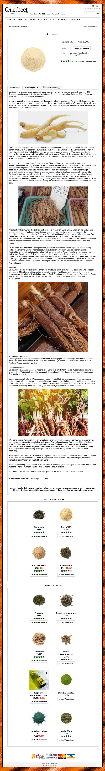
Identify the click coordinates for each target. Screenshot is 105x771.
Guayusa (39, 613)
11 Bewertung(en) (78, 61)
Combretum (66, 565)
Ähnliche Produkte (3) (51, 87)
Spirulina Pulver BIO (39, 732)
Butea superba (39, 565)
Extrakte (22, 20)
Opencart (54, 763)
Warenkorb (55, 14)
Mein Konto (46, 14)
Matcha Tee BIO (66, 692)
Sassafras (39, 651)
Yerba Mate (66, 731)
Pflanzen (62, 20)
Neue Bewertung (91, 61)
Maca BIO (66, 527)
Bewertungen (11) (31, 87)
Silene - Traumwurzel (66, 653)
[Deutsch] (93, 6)
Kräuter (11, 20)
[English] (97, 6)
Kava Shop (42, 20)
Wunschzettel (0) (35, 14)
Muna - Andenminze (66, 613)
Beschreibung (14, 87)
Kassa (63, 14)
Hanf (52, 20)
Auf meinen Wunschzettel (78, 53)
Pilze (32, 20)
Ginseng (24, 26)
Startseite (11, 26)
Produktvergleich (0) (90, 26)
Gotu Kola (39, 527)
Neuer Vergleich (75, 55)
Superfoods (75, 20)
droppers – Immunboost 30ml (39, 694)
